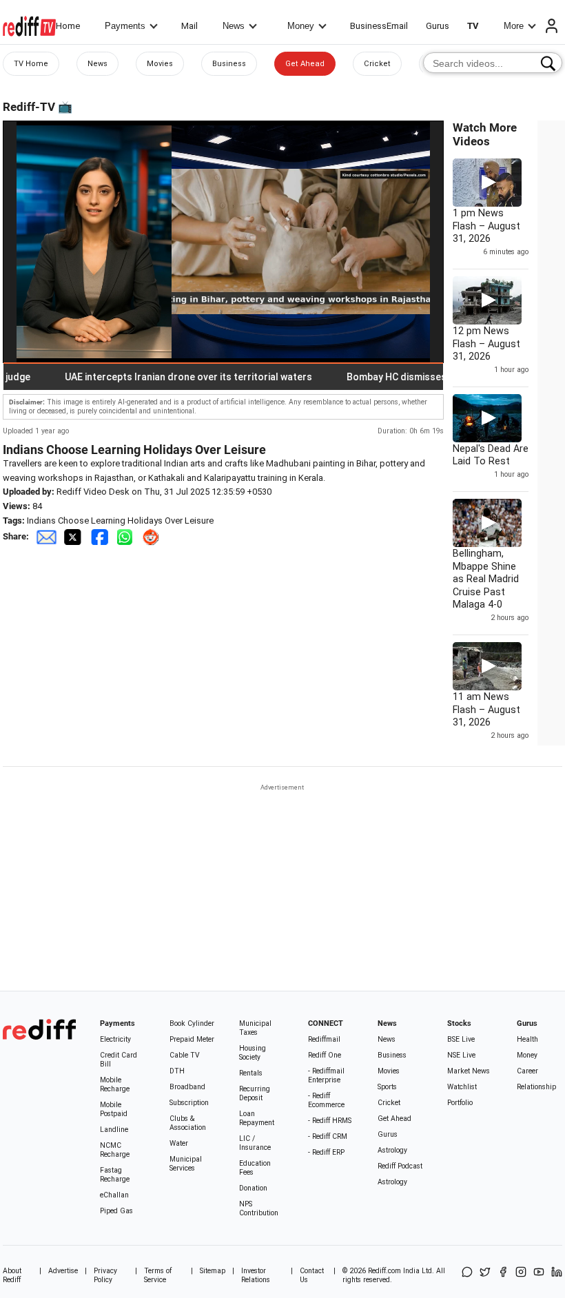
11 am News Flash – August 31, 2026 (486, 709)
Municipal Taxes (255, 1028)
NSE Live (461, 1055)
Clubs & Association (188, 1123)
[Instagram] (520, 1275)
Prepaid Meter (192, 1039)
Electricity (115, 1039)
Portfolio (460, 1102)
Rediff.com (384, 1270)
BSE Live (461, 1039)
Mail (189, 26)
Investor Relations (255, 1275)
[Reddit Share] (152, 536)
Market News (468, 1071)
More (514, 26)
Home (68, 26)
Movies (160, 63)
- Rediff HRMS (329, 1120)
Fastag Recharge (115, 1175)
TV (473, 26)
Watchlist (462, 1086)
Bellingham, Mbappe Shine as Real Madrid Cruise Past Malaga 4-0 (486, 579)
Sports (387, 1086)
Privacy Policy (105, 1275)
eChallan (114, 1195)
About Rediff (12, 1275)
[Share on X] (485, 1275)
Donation (253, 1188)
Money (300, 26)
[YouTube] (538, 1275)
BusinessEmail (379, 26)
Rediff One (324, 1055)
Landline (114, 1129)
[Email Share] (46, 536)
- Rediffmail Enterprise (326, 1075)
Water (179, 1143)
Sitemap (212, 1270)
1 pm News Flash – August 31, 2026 (486, 225)
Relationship (536, 1086)
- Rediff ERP (326, 1152)
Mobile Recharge (115, 1084)
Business (229, 63)
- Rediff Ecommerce (326, 1100)
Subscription (189, 1102)
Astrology (392, 1150)
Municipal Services (186, 1164)
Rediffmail (324, 1039)
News (234, 26)
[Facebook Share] (100, 536)
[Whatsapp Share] (127, 536)
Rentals (251, 1073)
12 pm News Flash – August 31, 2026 (486, 343)
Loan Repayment (256, 1118)
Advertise (63, 1270)
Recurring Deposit (254, 1093)
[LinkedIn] (556, 1275)
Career (527, 1071)
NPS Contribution (258, 1208)
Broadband (187, 1086)
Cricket (377, 63)
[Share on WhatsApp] (467, 1275)
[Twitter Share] (73, 536)
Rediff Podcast (400, 1166)
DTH (177, 1071)
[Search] (548, 63)
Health (527, 1039)
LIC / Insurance (255, 1143)
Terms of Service (158, 1275)
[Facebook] (502, 1275)
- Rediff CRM (327, 1136)
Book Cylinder (192, 1023)
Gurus (437, 26)
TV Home (31, 63)
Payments (125, 26)
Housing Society (252, 1053)
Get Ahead (305, 63)
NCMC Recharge (115, 1150)
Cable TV (185, 1055)
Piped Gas (116, 1210)
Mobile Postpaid (113, 1109)
